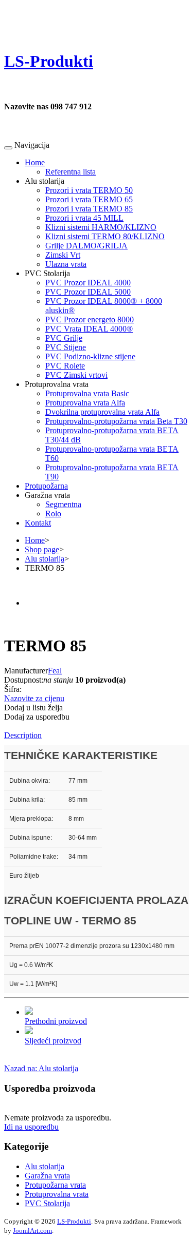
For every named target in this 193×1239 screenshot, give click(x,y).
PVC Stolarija (47, 1203)
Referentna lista (70, 171)
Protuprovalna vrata (57, 1194)
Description (23, 735)
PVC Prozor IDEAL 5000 (88, 291)
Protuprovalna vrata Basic (87, 393)
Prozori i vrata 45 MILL (84, 218)
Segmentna (63, 504)
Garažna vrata (47, 1175)
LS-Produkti (74, 1221)
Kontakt (38, 522)
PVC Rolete (65, 365)
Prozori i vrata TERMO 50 (89, 190)
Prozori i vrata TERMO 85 (89, 208)
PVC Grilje (63, 338)
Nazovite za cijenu (34, 698)
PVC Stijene (65, 347)
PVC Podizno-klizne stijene (90, 356)
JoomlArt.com (32, 1230)
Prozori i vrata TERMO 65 (89, 199)
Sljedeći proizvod (53, 1040)
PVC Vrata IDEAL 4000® (89, 328)
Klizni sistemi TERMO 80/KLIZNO (105, 236)
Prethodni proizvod (56, 1021)
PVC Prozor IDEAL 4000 (88, 282)
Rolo (53, 513)
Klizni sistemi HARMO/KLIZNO (100, 227)
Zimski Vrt (62, 254)
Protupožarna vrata (55, 1184)
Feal (55, 670)
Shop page (42, 549)
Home (35, 162)
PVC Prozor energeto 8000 (89, 319)
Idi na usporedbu (31, 1126)
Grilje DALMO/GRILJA (86, 245)
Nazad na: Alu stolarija (41, 1068)
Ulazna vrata (65, 264)
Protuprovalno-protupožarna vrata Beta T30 (116, 421)
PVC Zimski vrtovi (76, 375)
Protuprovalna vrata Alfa (85, 402)
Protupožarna (46, 485)
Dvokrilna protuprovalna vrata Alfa (102, 412)
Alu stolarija (44, 558)
